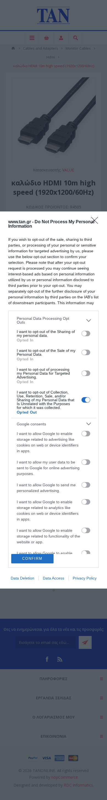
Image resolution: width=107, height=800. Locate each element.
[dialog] (53, 399)
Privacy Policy (85, 578)
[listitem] (53, 320)
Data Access (53, 578)
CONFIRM (32, 558)
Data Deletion (22, 578)
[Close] (96, 222)
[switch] (85, 333)
